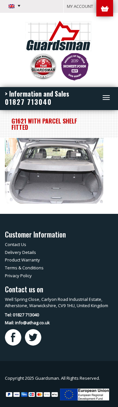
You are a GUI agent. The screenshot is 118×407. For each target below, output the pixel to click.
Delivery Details (20, 252)
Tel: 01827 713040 (22, 315)
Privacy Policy (18, 276)
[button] (14, 6)
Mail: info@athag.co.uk (27, 323)
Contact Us (15, 244)
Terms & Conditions (24, 268)
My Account (80, 6)
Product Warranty (22, 260)
